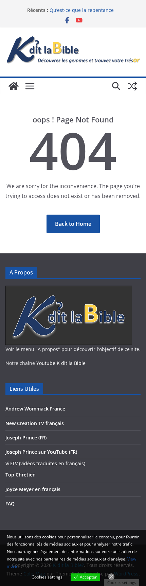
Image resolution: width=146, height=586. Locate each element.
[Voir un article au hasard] (132, 86)
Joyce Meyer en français (32, 489)
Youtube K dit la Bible (61, 363)
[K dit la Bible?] (13, 86)
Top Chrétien (20, 474)
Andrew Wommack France (35, 408)
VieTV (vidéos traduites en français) (45, 463)
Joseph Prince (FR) (26, 437)
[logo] (68, 290)
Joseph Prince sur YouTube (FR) (41, 452)
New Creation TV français (34, 423)
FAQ (10, 503)
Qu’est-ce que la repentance (82, 10)
